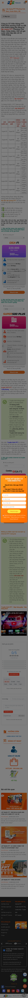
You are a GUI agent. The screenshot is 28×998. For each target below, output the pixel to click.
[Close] (25, 477)
